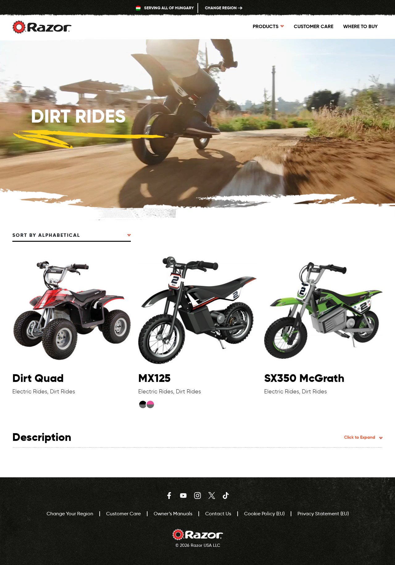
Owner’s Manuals (173, 514)
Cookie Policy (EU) (264, 514)
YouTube (183, 495)
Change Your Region (70, 514)
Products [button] (265, 26)
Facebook (169, 495)
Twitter (211, 495)
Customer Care (313, 26)
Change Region (221, 7)
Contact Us (218, 514)
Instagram (197, 495)
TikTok (225, 495)
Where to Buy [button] (360, 26)
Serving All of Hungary (168, 7)
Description (193, 437)
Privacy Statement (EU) (323, 514)
